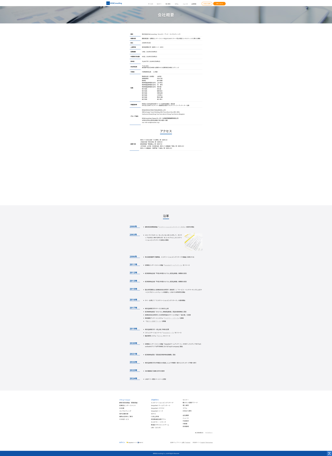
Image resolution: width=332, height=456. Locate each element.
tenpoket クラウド (158, 408)
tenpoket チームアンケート (160, 405)
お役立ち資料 (207, 3)
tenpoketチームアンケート (172, 265)
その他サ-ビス (124, 419)
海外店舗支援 (123, 414)
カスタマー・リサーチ (171, 318)
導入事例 (167, 4)
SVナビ (160, 336)
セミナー (159, 4)
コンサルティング (125, 411)
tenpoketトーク (168, 333)
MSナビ (141, 442)
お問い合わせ (219, 3)
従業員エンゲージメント (127, 405)
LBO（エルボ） (156, 427)
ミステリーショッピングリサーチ (162, 403)
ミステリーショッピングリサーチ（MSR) (171, 227)
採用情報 (186, 426)
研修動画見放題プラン (158, 419)
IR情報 (185, 424)
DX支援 (121, 408)
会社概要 (186, 415)
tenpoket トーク (157, 411)
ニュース (185, 4)
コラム (176, 4)
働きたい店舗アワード (153, 321)
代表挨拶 (186, 421)
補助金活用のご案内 (126, 416)
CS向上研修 (155, 416)
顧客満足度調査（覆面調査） (129, 403)
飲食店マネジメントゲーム (160, 425)
